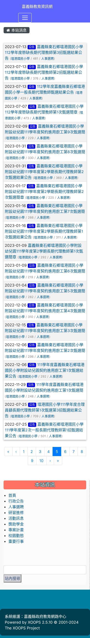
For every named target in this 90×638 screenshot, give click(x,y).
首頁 (12, 495)
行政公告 (16, 501)
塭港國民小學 (20, 58)
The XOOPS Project (22, 628)
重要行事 (16, 541)
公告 (32, 47)
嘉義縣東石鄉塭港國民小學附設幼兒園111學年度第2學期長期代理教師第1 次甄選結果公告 (44, 231)
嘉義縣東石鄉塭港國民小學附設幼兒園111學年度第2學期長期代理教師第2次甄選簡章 (44, 191)
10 (41, 460)
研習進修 (16, 512)
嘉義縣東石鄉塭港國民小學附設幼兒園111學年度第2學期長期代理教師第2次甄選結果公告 (44, 172)
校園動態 (16, 535)
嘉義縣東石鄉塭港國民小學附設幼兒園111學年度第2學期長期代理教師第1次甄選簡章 (44, 251)
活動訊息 (16, 518)
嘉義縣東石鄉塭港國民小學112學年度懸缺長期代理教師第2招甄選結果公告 (44, 72)
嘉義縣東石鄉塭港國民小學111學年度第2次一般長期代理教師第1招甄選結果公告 (44, 430)
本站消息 (18, 30)
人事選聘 (47, 58)
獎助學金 (16, 524)
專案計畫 (16, 529)
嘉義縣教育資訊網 (37, 6)
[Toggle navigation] (25, 18)
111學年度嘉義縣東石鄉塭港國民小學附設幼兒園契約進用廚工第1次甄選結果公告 (44, 370)
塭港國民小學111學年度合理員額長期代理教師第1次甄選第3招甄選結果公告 (45, 410)
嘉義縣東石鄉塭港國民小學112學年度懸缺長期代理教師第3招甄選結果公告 (44, 52)
